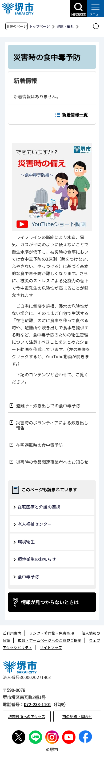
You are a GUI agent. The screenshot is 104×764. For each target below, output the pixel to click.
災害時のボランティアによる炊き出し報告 (52, 425)
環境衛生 (26, 541)
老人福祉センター (35, 524)
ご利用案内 (12, 633)
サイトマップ (51, 647)
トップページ (39, 26)
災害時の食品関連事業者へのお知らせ (52, 462)
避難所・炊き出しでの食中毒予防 (48, 405)
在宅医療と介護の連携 (39, 506)
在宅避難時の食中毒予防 (39, 445)
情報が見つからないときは (50, 602)
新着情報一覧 (75, 114)
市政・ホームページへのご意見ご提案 (49, 640)
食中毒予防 (28, 576)
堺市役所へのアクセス (26, 716)
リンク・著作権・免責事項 (51, 633)
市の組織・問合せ (77, 716)
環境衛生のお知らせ (37, 559)
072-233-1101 (37, 704)
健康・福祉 (65, 26)
